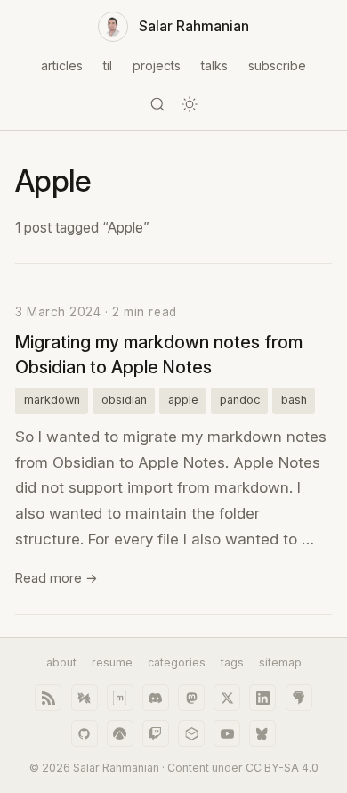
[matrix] (120, 697)
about (61, 662)
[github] (84, 733)
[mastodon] (191, 697)
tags (232, 662)
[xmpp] (84, 697)
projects (157, 65)
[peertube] (191, 733)
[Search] (157, 104)
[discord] (155, 697)
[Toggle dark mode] (189, 104)
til (107, 65)
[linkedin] (262, 697)
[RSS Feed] (48, 697)
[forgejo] (299, 697)
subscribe (277, 65)
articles (62, 65)
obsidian (124, 399)
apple (183, 399)
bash (294, 399)
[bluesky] (262, 733)
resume (112, 662)
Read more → (56, 577)
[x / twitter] (227, 697)
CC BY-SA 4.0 (282, 767)
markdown (52, 399)
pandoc (240, 399)
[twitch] (155, 733)
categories (177, 662)
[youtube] (227, 733)
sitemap (280, 662)
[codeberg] (120, 733)
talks (214, 65)
